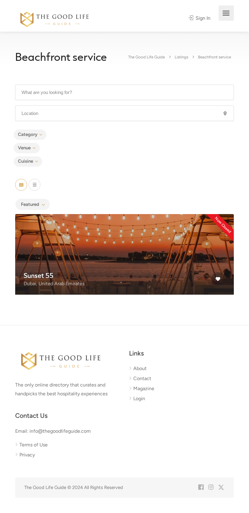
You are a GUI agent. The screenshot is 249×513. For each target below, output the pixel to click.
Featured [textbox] (30, 204)
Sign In (202, 18)
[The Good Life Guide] (54, 18)
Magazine (143, 388)
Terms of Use (33, 445)
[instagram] (211, 487)
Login (139, 398)
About (140, 368)
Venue (24, 148)
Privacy (27, 455)
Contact (142, 378)
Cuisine (25, 161)
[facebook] (201, 487)
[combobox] (32, 204)
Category (27, 134)
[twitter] (221, 487)
